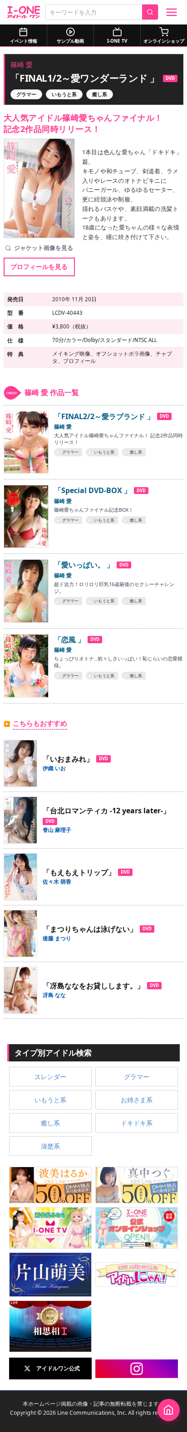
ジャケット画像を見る (43, 248)
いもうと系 (64, 94)
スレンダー (50, 1076)
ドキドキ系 (137, 1123)
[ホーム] (168, 1410)
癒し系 (99, 94)
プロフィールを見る (39, 266)
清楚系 (50, 1146)
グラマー (26, 94)
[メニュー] (171, 12)
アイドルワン (23, 12)
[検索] (150, 12)
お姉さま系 (137, 1099)
